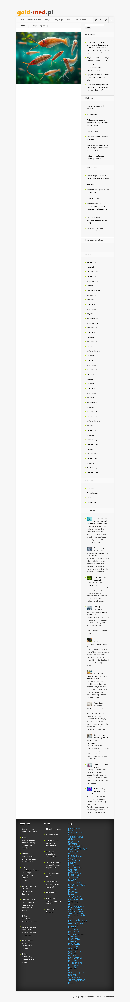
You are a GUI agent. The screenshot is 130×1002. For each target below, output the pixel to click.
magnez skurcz (76, 909)
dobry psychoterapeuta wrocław (78, 849)
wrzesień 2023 (92, 356)
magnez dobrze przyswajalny (76, 904)
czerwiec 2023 (92, 365)
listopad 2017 (92, 440)
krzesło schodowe (74, 881)
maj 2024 (90, 337)
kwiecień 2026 (92, 272)
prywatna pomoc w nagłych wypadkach (76, 912)
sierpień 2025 (92, 300)
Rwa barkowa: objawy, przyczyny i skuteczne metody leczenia (95, 67)
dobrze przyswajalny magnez (75, 856)
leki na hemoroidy (75, 898)
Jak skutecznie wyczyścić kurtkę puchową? (52, 884)
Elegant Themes (87, 997)
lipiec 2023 (91, 360)
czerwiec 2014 (92, 472)
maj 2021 (90, 398)
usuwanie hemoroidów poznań (75, 958)
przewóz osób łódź (76, 916)
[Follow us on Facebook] (100, 20)
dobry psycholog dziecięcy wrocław (74, 843)
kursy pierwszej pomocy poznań (77, 887)
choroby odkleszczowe (75, 835)
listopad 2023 (92, 346)
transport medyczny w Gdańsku (75, 951)
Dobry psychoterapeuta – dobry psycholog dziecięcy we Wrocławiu (97, 122)
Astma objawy (92, 131)
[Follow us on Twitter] (95, 20)
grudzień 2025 (92, 281)
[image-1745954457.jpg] (48, 84)
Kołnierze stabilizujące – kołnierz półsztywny (29, 918)
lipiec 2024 (91, 332)
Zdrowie (69, 20)
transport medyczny (74, 937)
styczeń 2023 (92, 370)
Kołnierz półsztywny (74, 871)
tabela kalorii (80, 934)
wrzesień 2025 (92, 295)
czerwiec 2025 (92, 309)
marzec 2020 (92, 430)
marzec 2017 (92, 458)
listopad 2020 (92, 416)
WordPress (109, 997)
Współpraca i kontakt (34, 20)
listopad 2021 (92, 379)
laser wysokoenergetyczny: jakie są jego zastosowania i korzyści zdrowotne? (97, 87)
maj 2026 (90, 267)
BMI (83, 832)
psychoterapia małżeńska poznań (77, 923)
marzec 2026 (92, 276)
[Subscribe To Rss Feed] (105, 20)
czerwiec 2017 (92, 444)
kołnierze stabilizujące (75, 866)
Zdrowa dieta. (92, 114)
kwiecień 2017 (92, 454)
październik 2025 (93, 290)
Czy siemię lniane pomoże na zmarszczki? (52, 843)
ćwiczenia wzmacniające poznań (76, 980)
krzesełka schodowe (74, 876)
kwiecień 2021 (92, 402)
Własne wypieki (93, 198)
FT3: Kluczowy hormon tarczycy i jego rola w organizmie (97, 791)
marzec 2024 (92, 342)
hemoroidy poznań (74, 861)
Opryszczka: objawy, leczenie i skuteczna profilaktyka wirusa (98, 77)
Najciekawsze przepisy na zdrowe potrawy (53, 901)
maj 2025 (90, 314)
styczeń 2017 (92, 468)
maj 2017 (90, 449)
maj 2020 (90, 426)
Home (22, 20)
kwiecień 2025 (92, 318)
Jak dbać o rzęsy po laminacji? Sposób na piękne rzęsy (97, 220)
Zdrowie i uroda (80, 20)
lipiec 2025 (91, 304)
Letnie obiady (92, 184)
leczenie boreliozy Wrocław (73, 894)
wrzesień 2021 (92, 384)
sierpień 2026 (92, 262)
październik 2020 (93, 421)
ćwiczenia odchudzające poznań (76, 972)
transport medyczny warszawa (74, 944)
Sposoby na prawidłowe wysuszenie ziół (52, 854)
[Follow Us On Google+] (111, 20)
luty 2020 (90, 435)
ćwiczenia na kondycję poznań (75, 965)
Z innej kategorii (59, 20)
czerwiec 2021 (92, 393)
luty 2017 (90, 463)
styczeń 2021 (92, 412)
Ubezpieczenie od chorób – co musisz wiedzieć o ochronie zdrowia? (98, 521)
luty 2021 (90, 407)
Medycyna (47, 20)
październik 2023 (93, 351)
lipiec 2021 (91, 388)
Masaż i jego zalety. (53, 829)
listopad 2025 (92, 286)
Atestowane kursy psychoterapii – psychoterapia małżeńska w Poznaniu (29, 905)
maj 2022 (90, 374)
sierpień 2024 (92, 328)
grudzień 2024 (92, 323)
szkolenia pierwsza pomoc (73, 932)
